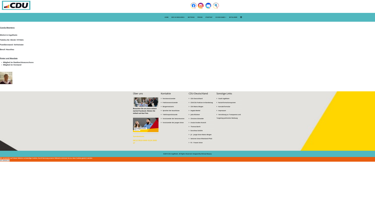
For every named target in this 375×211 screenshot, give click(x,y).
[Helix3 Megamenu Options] (241, 17)
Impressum (222, 110)
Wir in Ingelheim (177, 17)
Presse (200, 17)
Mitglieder (233, 17)
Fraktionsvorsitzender (170, 102)
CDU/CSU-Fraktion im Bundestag (201, 102)
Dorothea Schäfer (196, 130)
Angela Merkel (195, 110)
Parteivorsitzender (168, 98)
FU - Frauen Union (196, 142)
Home (167, 17)
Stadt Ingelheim (223, 98)
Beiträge (191, 17)
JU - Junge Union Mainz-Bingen (201, 134)
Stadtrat (208, 17)
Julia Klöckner (195, 114)
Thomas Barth (195, 126)
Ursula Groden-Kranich (198, 122)
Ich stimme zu (5, 160)
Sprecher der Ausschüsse (170, 110)
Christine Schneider (197, 118)
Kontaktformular (224, 106)
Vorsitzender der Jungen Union (173, 122)
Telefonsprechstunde (169, 114)
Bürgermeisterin (168, 106)
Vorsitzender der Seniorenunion (173, 118)
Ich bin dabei (220, 17)
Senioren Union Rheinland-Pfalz (201, 138)
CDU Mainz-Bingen (196, 106)
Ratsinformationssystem (227, 102)
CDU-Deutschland (196, 98)
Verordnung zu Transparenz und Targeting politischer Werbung (229, 116)
